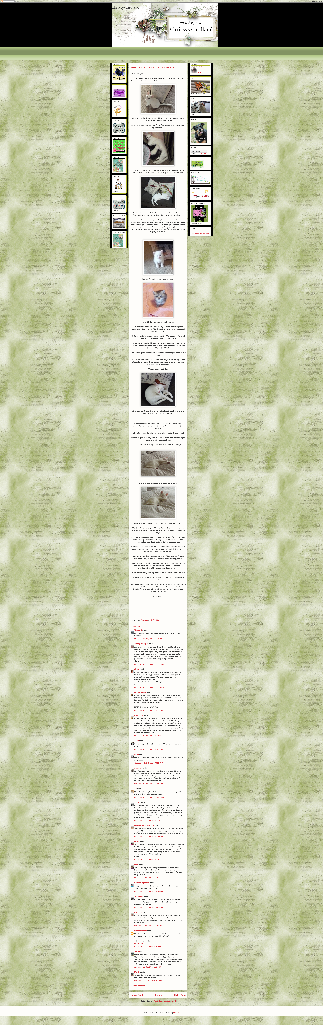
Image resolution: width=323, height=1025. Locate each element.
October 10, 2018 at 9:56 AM (148, 639)
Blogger (176, 1013)
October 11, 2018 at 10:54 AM (148, 926)
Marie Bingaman (141, 883)
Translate (203, 153)
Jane (136, 741)
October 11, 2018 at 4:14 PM (147, 946)
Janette (137, 768)
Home (158, 995)
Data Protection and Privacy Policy (200, 233)
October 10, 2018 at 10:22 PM (149, 797)
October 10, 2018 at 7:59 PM (148, 763)
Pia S (136, 972)
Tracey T (138, 630)
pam (136, 864)
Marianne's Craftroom (144, 825)
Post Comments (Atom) (165, 1001)
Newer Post (137, 995)
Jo (135, 789)
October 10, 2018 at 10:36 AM (149, 687)
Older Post (180, 995)
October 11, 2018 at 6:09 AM (148, 836)
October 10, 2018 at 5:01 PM (148, 710)
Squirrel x (138, 896)
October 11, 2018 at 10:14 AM (148, 891)
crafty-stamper (141, 644)
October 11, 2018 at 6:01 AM (148, 820)
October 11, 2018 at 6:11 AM (147, 859)
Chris (136, 669)
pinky (136, 841)
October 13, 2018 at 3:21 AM (148, 967)
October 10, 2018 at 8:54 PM (148, 784)
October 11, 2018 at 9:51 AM (148, 878)
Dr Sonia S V (140, 931)
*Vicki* (137, 802)
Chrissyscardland (125, 7)
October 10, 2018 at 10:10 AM (149, 664)
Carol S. (138, 912)
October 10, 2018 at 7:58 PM (148, 749)
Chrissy (201, 66)
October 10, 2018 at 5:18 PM (148, 736)
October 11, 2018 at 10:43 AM (148, 907)
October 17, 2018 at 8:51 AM (148, 981)
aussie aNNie (140, 692)
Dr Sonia (138, 943)
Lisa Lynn (138, 715)
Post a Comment (140, 986)
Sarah (137, 951)
